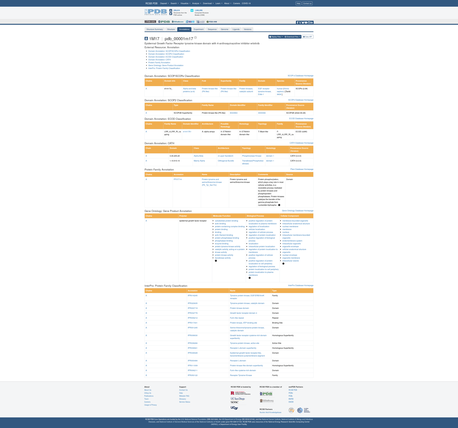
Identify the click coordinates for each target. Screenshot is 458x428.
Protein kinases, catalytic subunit (246, 90)
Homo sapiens (283, 90)
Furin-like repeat (237, 317)
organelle (286, 252)
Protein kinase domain (239, 308)
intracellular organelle (291, 243)
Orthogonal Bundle (226, 160)
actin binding (220, 223)
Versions (247, 29)
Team (146, 399)
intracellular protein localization (262, 246)
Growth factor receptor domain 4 (243, 313)
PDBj (290, 396)
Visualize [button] (185, 3)
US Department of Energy (231, 419)
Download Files (292, 36)
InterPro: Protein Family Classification (164, 68)
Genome (224, 29)
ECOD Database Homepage (301, 118)
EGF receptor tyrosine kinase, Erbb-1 (264, 91)
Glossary (182, 399)
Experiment (198, 29)
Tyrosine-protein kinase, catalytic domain (247, 303)
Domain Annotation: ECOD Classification (165, 56)
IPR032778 (193, 313)
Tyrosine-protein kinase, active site (244, 343)
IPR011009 (193, 365)
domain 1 (270, 155)
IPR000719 (193, 308)
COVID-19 (246, 3)
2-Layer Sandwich (225, 155)
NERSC (214, 424)
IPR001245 (193, 327)
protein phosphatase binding (227, 237)
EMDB (291, 402)
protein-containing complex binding (230, 226)
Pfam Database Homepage (301, 169)
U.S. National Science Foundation (193, 419)
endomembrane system (292, 240)
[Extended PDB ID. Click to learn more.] (195, 37)
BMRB (291, 399)
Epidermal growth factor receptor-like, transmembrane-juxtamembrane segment (247, 354)
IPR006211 (193, 370)
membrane (286, 229)
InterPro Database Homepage (300, 285)
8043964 (233, 112)
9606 (279, 94)
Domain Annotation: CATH (159, 59)
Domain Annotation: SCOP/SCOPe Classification (169, 51)
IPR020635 (193, 303)
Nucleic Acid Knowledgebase (270, 412)
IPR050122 (193, 375)
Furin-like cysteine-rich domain (243, 370)
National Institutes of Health (210, 421)
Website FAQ (184, 396)
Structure (171, 29)
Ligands (236, 29)
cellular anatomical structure (294, 249)
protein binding (221, 229)
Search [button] (174, 3)
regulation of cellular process (261, 232)
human (280, 88)
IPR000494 (193, 360)
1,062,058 (198, 10)
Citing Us (147, 393)
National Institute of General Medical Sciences (177, 421)
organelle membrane (291, 257)
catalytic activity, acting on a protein (230, 249)
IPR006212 (193, 317)
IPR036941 (193, 348)
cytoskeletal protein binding (226, 220)
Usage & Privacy (150, 405)
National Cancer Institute (271, 419)
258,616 (177, 10)
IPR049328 (193, 352)
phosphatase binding (224, 240)
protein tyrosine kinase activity (227, 246)
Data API (308, 36)
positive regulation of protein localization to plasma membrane (263, 222)
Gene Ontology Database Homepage (297, 210)
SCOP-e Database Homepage (300, 75)
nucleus (285, 232)
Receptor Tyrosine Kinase (241, 375)
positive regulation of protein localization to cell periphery (261, 262)
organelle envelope (290, 246)
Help (298, 3)
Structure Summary (155, 29)
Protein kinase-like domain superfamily (246, 365)
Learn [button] (218, 3)
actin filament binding (224, 235)
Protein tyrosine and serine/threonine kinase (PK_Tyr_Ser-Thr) (212, 182)
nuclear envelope (289, 255)
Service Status (184, 402)
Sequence (212, 29)
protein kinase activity (224, 255)
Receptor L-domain (238, 360)
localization (253, 243)
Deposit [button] (163, 3)
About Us (147, 390)
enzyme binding (221, 243)
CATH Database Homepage (301, 142)
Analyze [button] (196, 3)
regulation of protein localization (262, 235)
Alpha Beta (198, 155)
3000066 (262, 112)
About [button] (227, 3)
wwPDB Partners (296, 386)
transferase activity (223, 257)
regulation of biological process (262, 266)
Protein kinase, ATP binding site (243, 322)
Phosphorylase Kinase (251, 155)
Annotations (184, 29)
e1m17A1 (187, 131)
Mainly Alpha (199, 160)
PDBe (291, 393)
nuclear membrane (290, 226)
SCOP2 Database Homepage (300, 99)
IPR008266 (193, 343)
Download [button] (207, 3)
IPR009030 (193, 335)
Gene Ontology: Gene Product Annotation (165, 65)
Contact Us (183, 390)
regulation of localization (259, 226)
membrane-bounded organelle (295, 220)
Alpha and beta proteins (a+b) (189, 90)
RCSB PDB (151, 3)
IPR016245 (193, 295)
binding (218, 232)
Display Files (276, 36)
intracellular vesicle (290, 260)
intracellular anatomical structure (296, 223)
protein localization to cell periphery (264, 269)
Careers (236, 3)
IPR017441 (193, 322)
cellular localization (257, 229)
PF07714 (178, 179)
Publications (148, 396)
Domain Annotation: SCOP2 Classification (166, 54)
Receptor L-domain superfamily (243, 348)
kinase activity (221, 252)
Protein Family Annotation (159, 62)
